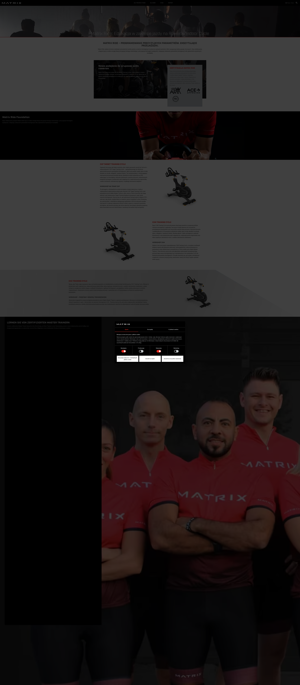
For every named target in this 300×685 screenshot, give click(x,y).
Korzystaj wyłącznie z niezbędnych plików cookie (127, 358)
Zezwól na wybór (150, 358)
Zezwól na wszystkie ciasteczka (172, 358)
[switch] (141, 351)
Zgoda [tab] (126, 329)
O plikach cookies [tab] (173, 329)
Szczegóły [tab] (150, 329)
